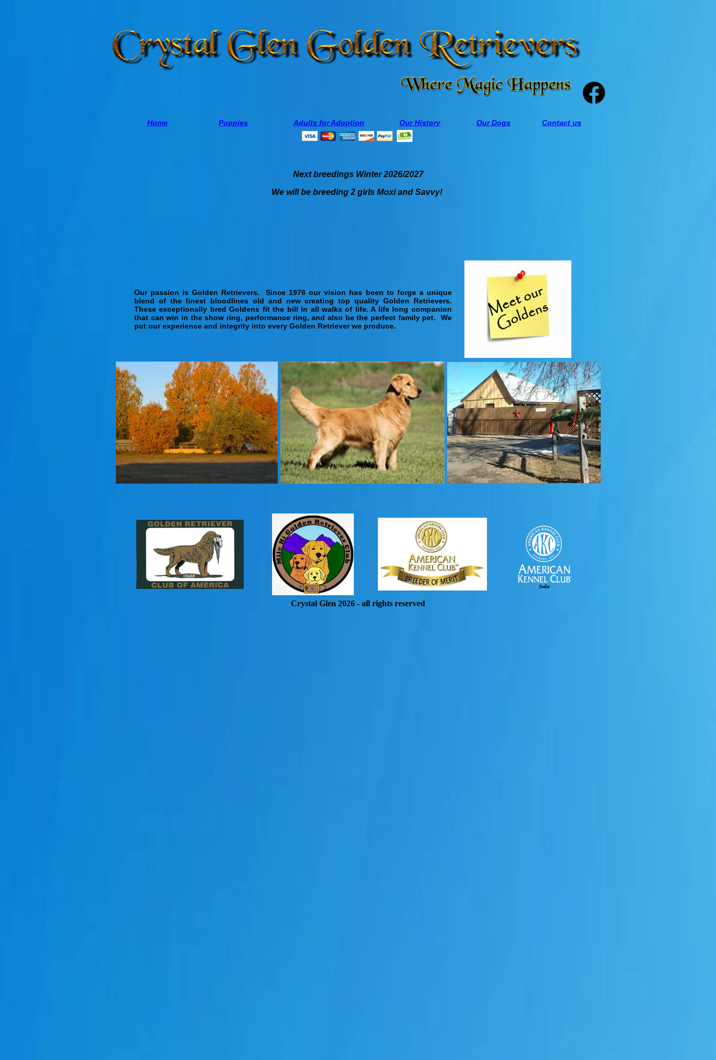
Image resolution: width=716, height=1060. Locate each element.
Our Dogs (493, 122)
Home (157, 122)
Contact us (561, 122)
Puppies (233, 122)
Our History (419, 122)
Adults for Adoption (329, 122)
